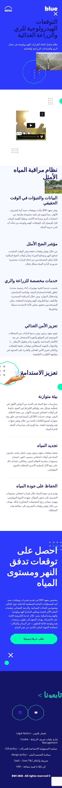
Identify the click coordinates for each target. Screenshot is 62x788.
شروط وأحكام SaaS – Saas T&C (31, 760)
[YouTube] (36, 712)
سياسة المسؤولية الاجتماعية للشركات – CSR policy (31, 748)
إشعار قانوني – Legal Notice (31, 733)
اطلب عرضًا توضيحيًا (34, 638)
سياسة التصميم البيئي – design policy (31, 754)
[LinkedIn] (20, 712)
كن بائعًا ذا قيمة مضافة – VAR (31, 766)
